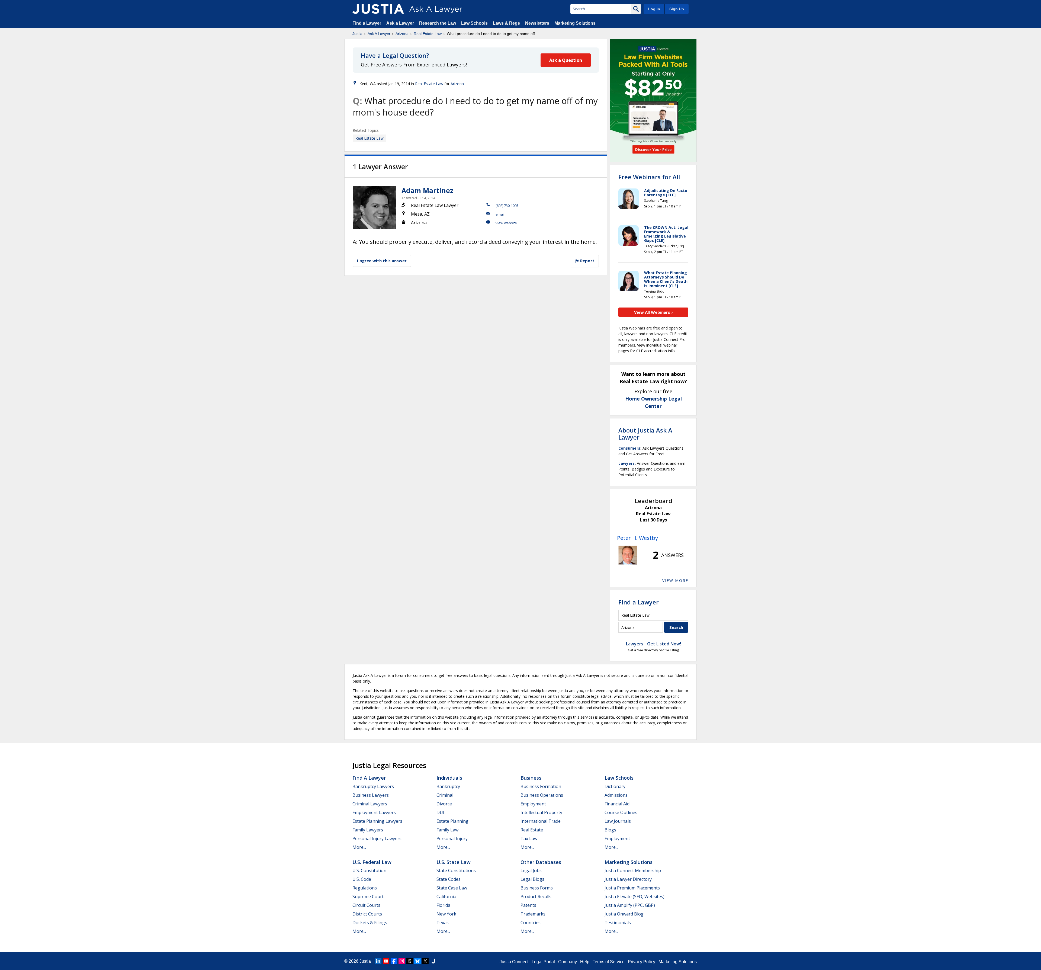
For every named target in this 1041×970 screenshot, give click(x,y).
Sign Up (676, 9)
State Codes (448, 879)
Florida (443, 905)
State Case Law (451, 888)
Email (500, 214)
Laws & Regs (506, 23)
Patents (528, 905)
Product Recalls (535, 896)
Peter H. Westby (637, 538)
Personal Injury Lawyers (376, 838)
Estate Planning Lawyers (377, 821)
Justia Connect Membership (633, 870)
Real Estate (531, 830)
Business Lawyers (370, 795)
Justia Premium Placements (632, 888)
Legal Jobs (531, 870)
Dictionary (615, 786)
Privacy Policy (641, 961)
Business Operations (541, 795)
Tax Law (528, 838)
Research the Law (437, 23)
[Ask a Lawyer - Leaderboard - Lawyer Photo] (628, 555)
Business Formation (540, 786)
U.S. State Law (453, 862)
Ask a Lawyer (400, 23)
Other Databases (540, 862)
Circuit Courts (366, 905)
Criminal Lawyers (369, 804)
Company (567, 961)
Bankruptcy (448, 786)
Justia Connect (514, 961)
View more (675, 580)
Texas (442, 923)
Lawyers (626, 463)
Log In (654, 9)
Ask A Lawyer (379, 33)
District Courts (367, 914)
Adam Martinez (427, 190)
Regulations (364, 888)
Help (584, 961)
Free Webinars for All (649, 176)
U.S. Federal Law (371, 862)
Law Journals (618, 821)
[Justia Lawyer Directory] (433, 961)
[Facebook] (394, 961)
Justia (357, 33)
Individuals (449, 777)
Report (587, 260)
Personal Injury (452, 838)
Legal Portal (543, 961)
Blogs (610, 830)
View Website (506, 222)
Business (530, 777)
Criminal (444, 795)
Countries (530, 923)
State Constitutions (456, 870)
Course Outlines (621, 812)
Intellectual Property (541, 812)
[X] (425, 961)
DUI (440, 812)
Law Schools (474, 23)
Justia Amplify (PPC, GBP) (630, 905)
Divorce (444, 804)
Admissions (616, 795)
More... (359, 847)
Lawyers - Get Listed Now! (653, 644)
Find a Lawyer (366, 23)
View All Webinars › (653, 312)
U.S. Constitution (369, 870)
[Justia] (378, 9)
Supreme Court (368, 896)
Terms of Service (609, 961)
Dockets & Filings (369, 923)
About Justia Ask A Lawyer (645, 433)
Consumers (629, 448)
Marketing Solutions (575, 23)
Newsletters (537, 23)
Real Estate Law (428, 33)
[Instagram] (402, 961)
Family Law (447, 830)
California (446, 896)
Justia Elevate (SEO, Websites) (634, 896)
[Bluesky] (417, 961)
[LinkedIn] (378, 961)
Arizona (402, 33)
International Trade (540, 821)
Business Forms (536, 888)
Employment (533, 804)
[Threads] (409, 961)
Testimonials (618, 923)
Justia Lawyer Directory (628, 879)
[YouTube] (386, 961)
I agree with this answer (382, 260)
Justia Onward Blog (624, 914)
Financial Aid (617, 804)
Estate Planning (452, 821)
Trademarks (532, 914)
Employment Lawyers (374, 812)
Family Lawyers (367, 830)
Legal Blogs (532, 879)
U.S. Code (361, 879)
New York (446, 914)
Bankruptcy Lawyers (373, 786)
